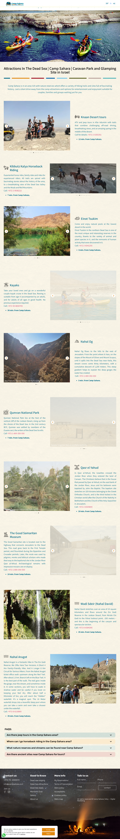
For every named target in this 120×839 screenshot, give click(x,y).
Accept (48, 829)
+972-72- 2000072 (12, 780)
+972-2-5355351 (94, 134)
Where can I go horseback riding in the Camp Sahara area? (39, 741)
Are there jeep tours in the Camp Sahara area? (32, 735)
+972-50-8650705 (15, 306)
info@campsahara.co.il (13, 784)
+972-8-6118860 (14, 711)
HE (114, 4)
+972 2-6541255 (85, 245)
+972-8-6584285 (85, 627)
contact (107, 788)
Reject (48, 833)
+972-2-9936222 (15, 190)
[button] (6, 126)
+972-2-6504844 (85, 507)
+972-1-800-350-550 (87, 376)
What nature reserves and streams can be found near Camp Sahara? (45, 748)
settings (22, 834)
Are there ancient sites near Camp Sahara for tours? (36, 754)
